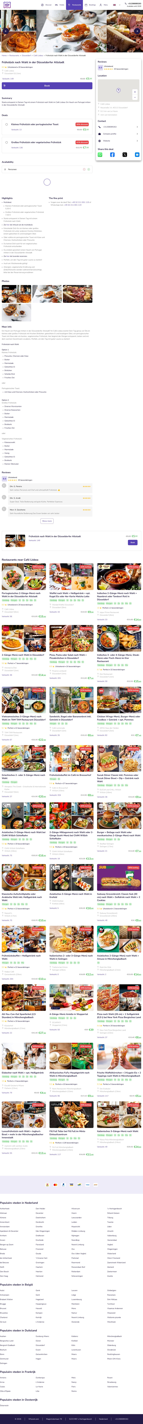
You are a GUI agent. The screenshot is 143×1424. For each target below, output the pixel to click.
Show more (47, 521)
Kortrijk (39, 1317)
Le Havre (39, 1386)
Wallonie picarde (114, 1317)
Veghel (110, 1244)
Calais (2, 1386)
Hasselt (39, 1308)
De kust (3, 1322)
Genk (38, 1290)
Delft (2, 1267)
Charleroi (3, 1317)
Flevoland (40, 1244)
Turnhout (111, 1304)
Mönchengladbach (114, 1336)
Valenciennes (112, 1386)
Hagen (38, 1359)
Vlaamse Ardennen (115, 1308)
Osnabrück (111, 1350)
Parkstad (75, 1258)
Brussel (3, 1308)
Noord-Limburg (78, 1244)
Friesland (39, 1249)
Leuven (74, 1290)
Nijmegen (75, 1235)
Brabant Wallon (6, 1299)
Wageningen (112, 1249)
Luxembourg (77, 1299)
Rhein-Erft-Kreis (114, 1359)
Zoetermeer (112, 1271)
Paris (74, 1386)
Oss (73, 1249)
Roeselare (111, 1295)
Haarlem (39, 1267)
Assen (2, 1240)
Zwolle (110, 1276)
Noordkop (75, 1240)
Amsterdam (5, 1226)
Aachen (3, 1336)
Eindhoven (40, 1235)
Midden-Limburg (78, 1231)
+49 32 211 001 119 (80, 202)
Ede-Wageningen (43, 1231)
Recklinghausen (113, 1354)
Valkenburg (111, 1235)
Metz (74, 1377)
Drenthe (39, 1226)
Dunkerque (40, 1377)
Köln (73, 1345)
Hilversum (76, 1208)
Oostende (75, 1322)
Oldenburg (111, 1345)
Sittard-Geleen (113, 1213)
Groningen (40, 1262)
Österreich (4, 1405)
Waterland (111, 1253)
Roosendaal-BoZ (78, 1267)
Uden (109, 1226)
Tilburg (110, 1217)
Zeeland (110, 1267)
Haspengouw (41, 1304)
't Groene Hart (41, 1258)
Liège (74, 1295)
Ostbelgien (111, 1290)
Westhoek (111, 1322)
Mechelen (75, 1304)
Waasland (111, 1313)
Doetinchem (41, 1217)
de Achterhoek (6, 1258)
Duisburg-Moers (42, 1336)
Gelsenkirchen (41, 1354)
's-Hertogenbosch (114, 1208)
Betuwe (3, 1249)
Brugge (3, 1304)
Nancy (74, 1382)
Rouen (110, 1377)
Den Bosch (4, 1271)
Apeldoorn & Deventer (9, 1231)
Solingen (3, 1363)
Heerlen (39, 1271)
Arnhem (3, 1235)
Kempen (39, 1313)
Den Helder (40, 1208)
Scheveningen (77, 1276)
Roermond (76, 1262)
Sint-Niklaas (112, 1299)
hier (8, 225)
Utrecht (110, 1231)
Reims (74, 1391)
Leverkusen (76, 1350)
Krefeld (74, 1341)
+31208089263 (121, 1419)
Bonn (2, 1354)
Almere (3, 1217)
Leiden (74, 1222)
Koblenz (75, 1336)
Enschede (39, 1240)
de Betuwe (4, 1262)
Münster (110, 1341)
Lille (37, 1391)
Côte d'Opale (5, 1391)
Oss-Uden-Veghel (79, 1253)
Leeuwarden (77, 1217)
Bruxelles (4, 1313)
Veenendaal (112, 1240)
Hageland (39, 1299)
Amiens (3, 1377)
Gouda (38, 1253)
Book (133, 542)
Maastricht (76, 1226)
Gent (38, 1295)
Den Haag (4, 1276)
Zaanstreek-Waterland (116, 1262)
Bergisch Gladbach (7, 1345)
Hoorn (74, 1213)
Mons (74, 1308)
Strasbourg (111, 1382)
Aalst (2, 1290)
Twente (110, 1222)
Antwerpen (4, 1295)
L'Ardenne (40, 1322)
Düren (38, 1341)
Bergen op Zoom (6, 1244)
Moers (74, 1354)
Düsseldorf (40, 1345)
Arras (2, 1382)
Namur (74, 1313)
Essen (38, 1350)
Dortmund (4, 1359)
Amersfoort (4, 1222)
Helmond (39, 1276)
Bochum (3, 1350)
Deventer (39, 1213)
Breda (2, 1253)
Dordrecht (40, 1222)
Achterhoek (4, 1208)
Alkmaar (3, 1213)
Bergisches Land (6, 1341)
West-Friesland (113, 1258)
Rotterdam (76, 1271)
